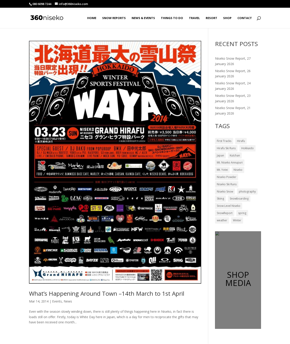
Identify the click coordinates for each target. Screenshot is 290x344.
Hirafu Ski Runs (226, 148)
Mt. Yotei (222, 170)
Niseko (238, 170)
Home (91, 18)
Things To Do (172, 18)
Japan (220, 155)
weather (222, 220)
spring (242, 213)
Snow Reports (114, 18)
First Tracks (224, 141)
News (68, 301)
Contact (244, 18)
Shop (227, 18)
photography (247, 191)
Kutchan (235, 155)
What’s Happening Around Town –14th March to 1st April (106, 293)
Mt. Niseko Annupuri (230, 162)
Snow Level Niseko (228, 206)
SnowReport (224, 213)
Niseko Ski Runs (227, 184)
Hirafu (241, 141)
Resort (211, 18)
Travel (194, 18)
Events (57, 301)
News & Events (143, 18)
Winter (237, 220)
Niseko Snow (225, 191)
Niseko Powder (226, 177)
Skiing (220, 198)
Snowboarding (239, 198)
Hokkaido (247, 148)
